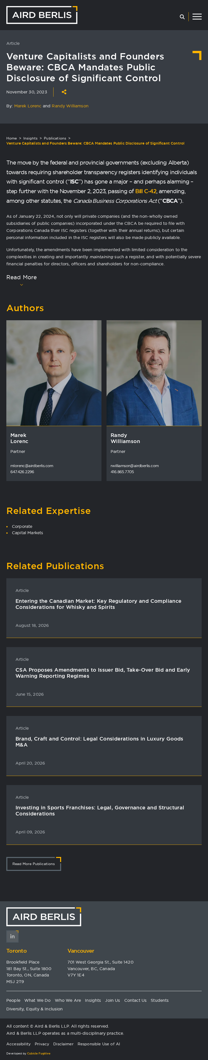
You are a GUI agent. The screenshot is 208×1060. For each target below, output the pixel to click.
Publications (55, 138)
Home (11, 138)
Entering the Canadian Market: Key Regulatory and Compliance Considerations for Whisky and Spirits (98, 604)
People (13, 1000)
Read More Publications (33, 864)
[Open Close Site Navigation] (197, 16)
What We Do (37, 1000)
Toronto (16, 950)
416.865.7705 (122, 471)
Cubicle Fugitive (39, 1053)
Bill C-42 (145, 191)
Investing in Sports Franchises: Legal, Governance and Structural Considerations (99, 810)
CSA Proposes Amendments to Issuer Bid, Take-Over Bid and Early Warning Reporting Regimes (102, 673)
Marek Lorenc (28, 105)
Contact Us (135, 1000)
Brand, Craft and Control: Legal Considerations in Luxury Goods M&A (99, 741)
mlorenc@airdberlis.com (31, 465)
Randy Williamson (70, 105)
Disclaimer (63, 1044)
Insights (30, 138)
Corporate (22, 526)
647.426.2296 (22, 471)
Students (160, 1000)
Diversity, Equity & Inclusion (34, 1008)
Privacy (42, 1044)
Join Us (112, 1000)
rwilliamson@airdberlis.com (135, 465)
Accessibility (18, 1044)
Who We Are (68, 1000)
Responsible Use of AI (99, 1044)
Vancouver (80, 950)
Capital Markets (27, 532)
